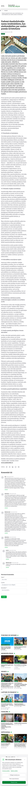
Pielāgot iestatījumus (15, 775)
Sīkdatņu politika (14, 770)
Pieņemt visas (14, 782)
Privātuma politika (6, 770)
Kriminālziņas (4, 662)
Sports (3, 681)
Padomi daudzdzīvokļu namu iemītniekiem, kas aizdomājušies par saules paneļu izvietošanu (12, 14)
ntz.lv (3, 32)
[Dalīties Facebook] (6, 467)
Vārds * (2, 577)
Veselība (3, 721)
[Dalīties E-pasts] (18, 467)
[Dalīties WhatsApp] (15, 467)
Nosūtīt (4, 596)
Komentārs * (4, 587)
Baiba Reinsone (5, 746)
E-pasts (3, 582)
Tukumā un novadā (5, 644)
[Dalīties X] (9, 467)
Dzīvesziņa (4, 741)
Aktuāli (6, 10)
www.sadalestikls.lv (7, 462)
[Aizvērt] (25, 759)
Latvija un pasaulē (5, 701)
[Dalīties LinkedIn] (12, 467)
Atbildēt (6, 489)
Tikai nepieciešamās (14, 778)
